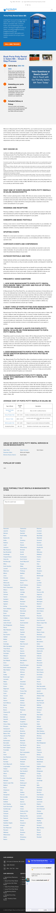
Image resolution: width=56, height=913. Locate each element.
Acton (38, 721)
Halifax (5, 792)
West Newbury (40, 731)
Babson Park (6, 733)
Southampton (23, 557)
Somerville (23, 804)
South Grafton (23, 769)
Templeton (39, 571)
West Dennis (40, 759)
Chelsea (39, 811)
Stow (38, 564)
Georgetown (6, 794)
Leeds (21, 827)
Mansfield (22, 740)
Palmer (5, 627)
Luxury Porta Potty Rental (11, 889)
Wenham (5, 533)
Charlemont (6, 790)
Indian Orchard (7, 623)
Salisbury (22, 839)
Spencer (22, 802)
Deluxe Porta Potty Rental (11, 880)
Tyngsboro (22, 721)
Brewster (5, 799)
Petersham (39, 787)
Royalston (22, 531)
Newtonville (40, 651)
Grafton (39, 712)
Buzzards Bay (23, 606)
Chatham (22, 764)
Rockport (39, 825)
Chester (22, 787)
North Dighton (7, 747)
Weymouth (23, 733)
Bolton (21, 686)
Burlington (39, 738)
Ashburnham (6, 620)
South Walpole (23, 724)
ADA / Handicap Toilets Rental (9, 899)
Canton (38, 559)
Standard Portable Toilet (10, 410)
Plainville (39, 684)
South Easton (6, 745)
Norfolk (22, 552)
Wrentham (39, 634)
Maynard (39, 630)
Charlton (39, 557)
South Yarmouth (41, 620)
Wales (21, 566)
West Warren (23, 726)
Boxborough (6, 677)
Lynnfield (39, 582)
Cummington (40, 627)
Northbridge (40, 813)
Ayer (21, 679)
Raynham (22, 754)
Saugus (22, 564)
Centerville (23, 693)
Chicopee (22, 613)
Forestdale (6, 750)
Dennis (22, 728)
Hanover (22, 620)
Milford (5, 573)
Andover (39, 566)
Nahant (22, 707)
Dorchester (39, 674)
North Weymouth (7, 764)
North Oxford (23, 559)
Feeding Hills (6, 585)
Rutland (22, 545)
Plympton (5, 830)
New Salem (40, 714)
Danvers (22, 604)
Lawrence (5, 547)
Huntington (6, 653)
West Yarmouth (24, 644)
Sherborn (39, 585)
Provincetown (40, 757)
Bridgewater (40, 771)
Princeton (5, 726)
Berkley (39, 754)
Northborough (6, 561)
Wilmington (39, 601)
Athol (21, 790)
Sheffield (5, 802)
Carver (22, 542)
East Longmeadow (25, 752)
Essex (5, 613)
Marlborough (40, 575)
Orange (39, 773)
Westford (39, 604)
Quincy (38, 745)
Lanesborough (7, 731)
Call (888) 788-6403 (12, 44)
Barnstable (6, 743)
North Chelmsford (7, 587)
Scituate (5, 797)
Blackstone (23, 656)
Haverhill (5, 719)
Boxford (5, 759)
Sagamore (39, 594)
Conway (5, 714)
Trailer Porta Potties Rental (11, 886)
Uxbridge (22, 592)
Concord (22, 646)
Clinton (38, 580)
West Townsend (24, 818)
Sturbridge (6, 644)
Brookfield (39, 665)
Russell (39, 832)
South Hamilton (7, 566)
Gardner (39, 613)
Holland (5, 769)
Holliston (22, 703)
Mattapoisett (23, 667)
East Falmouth (40, 703)
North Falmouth (41, 809)
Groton (5, 686)
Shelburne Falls (24, 811)
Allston (5, 773)
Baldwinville (6, 538)
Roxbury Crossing (41, 688)
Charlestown (40, 618)
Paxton (5, 787)
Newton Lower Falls (8, 783)
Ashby (5, 540)
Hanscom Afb (40, 592)
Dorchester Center (25, 766)
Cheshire (39, 658)
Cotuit (4, 693)
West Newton (6, 670)
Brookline (22, 731)
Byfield (38, 550)
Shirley (5, 606)
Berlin (21, 696)
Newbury (5, 542)
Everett (22, 554)
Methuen (5, 717)
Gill (21, 712)
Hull (21, 538)
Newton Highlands (24, 618)
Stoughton (39, 597)
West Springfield (7, 646)
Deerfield (22, 533)
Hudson (39, 679)
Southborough (6, 809)
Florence (39, 625)
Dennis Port (23, 813)
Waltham (39, 719)
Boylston (22, 653)
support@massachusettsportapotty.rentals (34, 1)
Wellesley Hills (24, 816)
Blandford (22, 615)
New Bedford (23, 660)
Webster (39, 717)
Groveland (39, 545)
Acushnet (39, 531)
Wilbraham (39, 552)
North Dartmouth (41, 637)
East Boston (23, 745)
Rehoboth (22, 761)
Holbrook (39, 656)
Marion (22, 648)
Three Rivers (6, 648)
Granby (22, 830)
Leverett (5, 568)
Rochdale (5, 761)
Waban (5, 681)
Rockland (22, 639)
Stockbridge (23, 714)
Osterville (5, 559)
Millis (38, 785)
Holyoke (22, 658)
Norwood (39, 710)
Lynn (21, 575)
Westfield (22, 717)
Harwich (5, 580)
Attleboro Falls (40, 696)
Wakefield (39, 538)
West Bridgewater (41, 743)
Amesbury (22, 540)
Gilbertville (23, 587)
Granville (39, 776)
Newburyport (23, 783)
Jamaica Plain (7, 736)
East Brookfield (7, 552)
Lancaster (5, 679)
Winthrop (39, 736)
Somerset (39, 540)
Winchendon (40, 646)
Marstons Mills (24, 797)
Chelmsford (23, 528)
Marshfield (39, 535)
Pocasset (22, 778)
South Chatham (24, 585)
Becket (5, 705)
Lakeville (5, 531)
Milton (4, 564)
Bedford (22, 590)
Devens (22, 820)
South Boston (40, 794)
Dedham (5, 618)
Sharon (22, 835)
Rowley (22, 799)
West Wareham (7, 630)
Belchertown (6, 615)
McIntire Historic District (9, 455)
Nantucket (6, 528)
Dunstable (6, 825)
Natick (5, 698)
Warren (22, 738)
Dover (4, 663)
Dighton (22, 677)
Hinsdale (39, 740)
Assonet (5, 696)
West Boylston (7, 550)
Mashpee (5, 780)
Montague (22, 608)
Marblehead (40, 761)
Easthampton (6, 740)
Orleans (22, 634)
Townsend (22, 747)
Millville (39, 573)
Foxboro (5, 691)
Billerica (39, 698)
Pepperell (39, 653)
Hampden (5, 811)
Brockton (39, 792)
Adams (5, 837)
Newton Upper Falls (42, 623)
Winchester (23, 684)
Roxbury (22, 625)
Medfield (22, 573)
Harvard (22, 794)
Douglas (39, 590)
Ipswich (39, 691)
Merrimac (39, 639)
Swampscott (6, 728)
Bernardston (40, 641)
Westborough (40, 700)
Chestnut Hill (6, 712)
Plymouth (39, 615)
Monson (22, 663)
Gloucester (39, 663)
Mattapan (5, 611)
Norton (22, 582)
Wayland (22, 736)
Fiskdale (22, 688)
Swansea (5, 816)
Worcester (22, 705)
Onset (4, 754)
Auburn (38, 667)
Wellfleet (39, 705)
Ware (4, 672)
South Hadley (23, 535)
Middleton (39, 554)
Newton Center (40, 632)
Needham (5, 601)
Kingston (39, 750)
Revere (38, 681)
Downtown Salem (7, 452)
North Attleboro (7, 608)
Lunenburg (39, 677)
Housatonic (23, 823)
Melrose (39, 835)
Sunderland (23, 759)
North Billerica (7, 703)
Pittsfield (5, 578)
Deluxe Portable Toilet (9, 415)
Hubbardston (40, 818)
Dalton (38, 644)
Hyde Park (6, 771)
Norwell (39, 568)
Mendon (22, 630)
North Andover (7, 667)
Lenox (4, 575)
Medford (5, 785)
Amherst (39, 606)
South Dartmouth (7, 806)
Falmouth (22, 750)
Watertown (6, 571)
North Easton (40, 672)
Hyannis (22, 651)
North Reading (7, 804)
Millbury (22, 599)
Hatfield (5, 637)
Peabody (22, 627)
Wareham (39, 660)
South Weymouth (24, 561)
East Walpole (6, 660)
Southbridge (6, 554)
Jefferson (22, 674)
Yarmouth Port (23, 580)
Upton (38, 578)
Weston (39, 830)
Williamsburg (23, 547)
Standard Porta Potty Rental (9, 895)
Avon (4, 752)
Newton (5, 839)
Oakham (22, 776)
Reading (39, 820)
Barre (4, 535)
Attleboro (22, 578)
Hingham (22, 641)
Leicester (39, 816)
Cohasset (5, 813)
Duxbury (22, 780)
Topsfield (22, 632)
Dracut (5, 776)
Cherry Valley (6, 724)
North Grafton (40, 806)
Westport (5, 656)
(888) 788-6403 (16, 1)
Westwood (39, 799)
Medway (22, 698)
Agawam (5, 604)
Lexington (39, 533)
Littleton (5, 632)
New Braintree (40, 608)
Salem (38, 724)
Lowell (5, 545)
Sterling (5, 592)
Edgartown (6, 688)
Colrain (22, 809)
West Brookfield (41, 733)
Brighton (39, 804)
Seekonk (5, 818)
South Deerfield (24, 623)
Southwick (6, 665)
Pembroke (22, 710)
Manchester (23, 611)
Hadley (22, 806)
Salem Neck (6, 450)
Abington (39, 778)
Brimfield (22, 550)
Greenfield (22, 681)
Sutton (38, 587)
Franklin (5, 684)
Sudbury (22, 792)
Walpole (5, 721)
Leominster (39, 802)
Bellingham (39, 728)
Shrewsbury (23, 837)
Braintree (39, 528)
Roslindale (22, 785)
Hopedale (5, 820)
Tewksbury (39, 707)
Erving (5, 707)
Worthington (40, 693)
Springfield (39, 599)
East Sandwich (24, 771)
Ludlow (5, 738)
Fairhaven (22, 743)
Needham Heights (7, 823)
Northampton (23, 597)
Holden (22, 594)
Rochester (22, 601)
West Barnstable (41, 686)
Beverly (39, 747)
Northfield (39, 790)
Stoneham (22, 832)
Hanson (5, 700)
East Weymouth (7, 827)
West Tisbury (6, 651)
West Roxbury (40, 827)
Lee (38, 783)
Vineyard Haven (7, 557)
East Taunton (6, 634)
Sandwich (5, 599)
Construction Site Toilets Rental (10, 883)
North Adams (40, 611)
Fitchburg (22, 571)
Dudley (5, 674)
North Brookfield (7, 778)
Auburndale (23, 637)
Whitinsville (6, 582)
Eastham (39, 542)
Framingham (40, 797)
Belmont (39, 769)
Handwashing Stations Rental (9, 892)
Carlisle (39, 764)
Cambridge (39, 780)
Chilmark (5, 594)
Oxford (38, 561)
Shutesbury (23, 719)
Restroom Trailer (9, 419)
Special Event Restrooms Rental (10, 878)
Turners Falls (23, 691)
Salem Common (24, 450)
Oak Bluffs (39, 823)
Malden (5, 639)
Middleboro (23, 773)
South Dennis (23, 568)
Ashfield (22, 700)
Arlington (22, 825)
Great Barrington (24, 665)
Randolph (39, 837)
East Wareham (7, 757)
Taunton (5, 597)
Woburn (5, 590)
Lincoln (5, 641)
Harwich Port (23, 757)
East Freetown (40, 648)
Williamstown (6, 835)
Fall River (22, 670)
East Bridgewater (7, 625)
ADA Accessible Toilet (9, 423)
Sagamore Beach (41, 766)
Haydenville (40, 547)
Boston (5, 710)
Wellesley (5, 832)
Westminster (40, 670)
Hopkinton (6, 658)
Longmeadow (6, 766)
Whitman (22, 672)
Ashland (39, 726)
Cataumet (39, 752)
